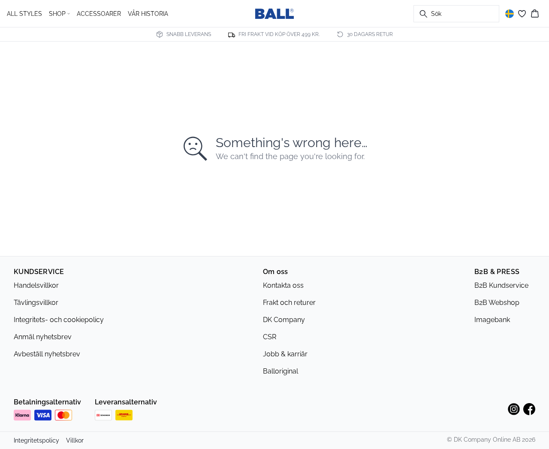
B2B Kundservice (501, 285)
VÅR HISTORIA (148, 13)
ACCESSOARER (99, 13)
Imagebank (492, 320)
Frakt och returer (289, 302)
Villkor (75, 440)
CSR (269, 337)
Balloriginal (280, 371)
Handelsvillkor (36, 285)
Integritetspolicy (36, 440)
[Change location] (509, 14)
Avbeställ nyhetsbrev (47, 354)
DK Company (284, 320)
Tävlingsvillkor (36, 302)
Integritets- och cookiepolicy (59, 320)
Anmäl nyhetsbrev (43, 337)
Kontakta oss (283, 285)
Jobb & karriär (285, 354)
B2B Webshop (496, 302)
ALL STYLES (24, 13)
